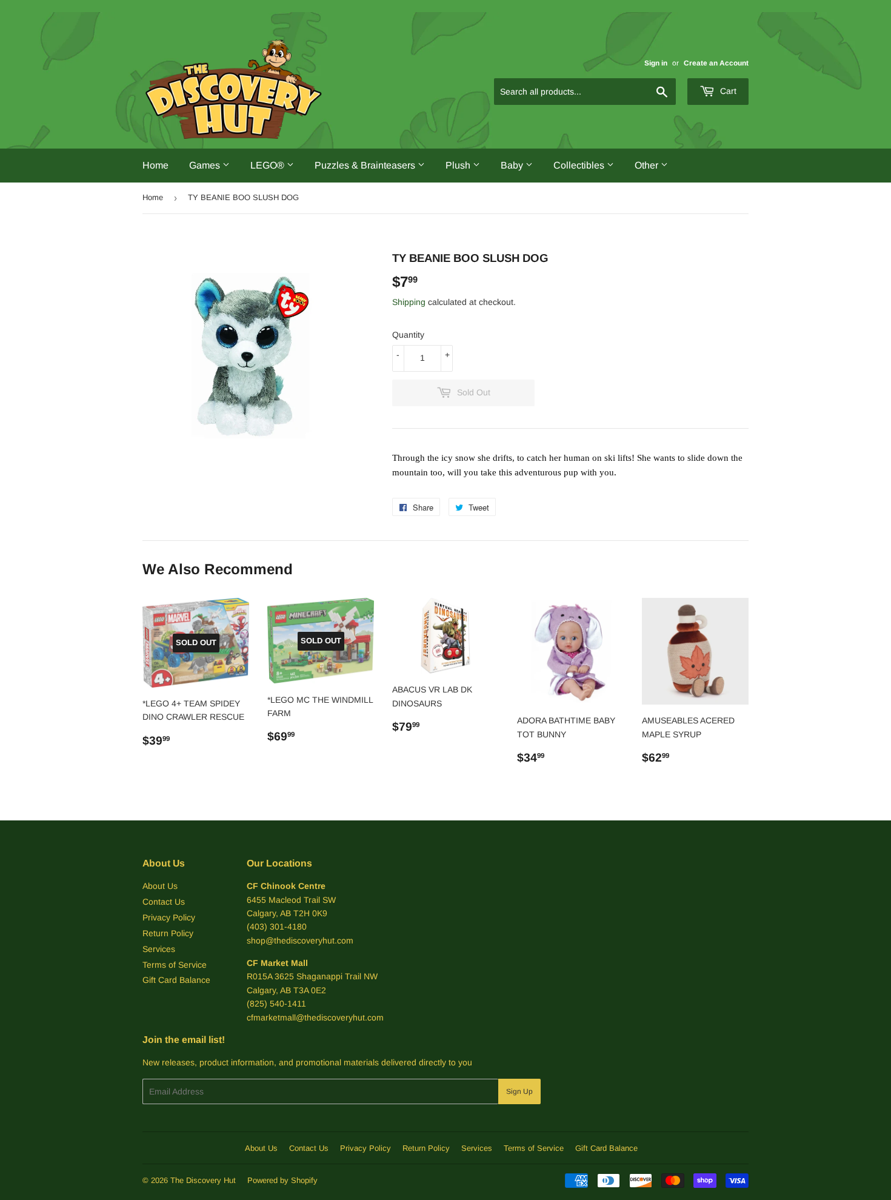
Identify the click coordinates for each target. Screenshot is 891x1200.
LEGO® (268, 165)
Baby (513, 165)
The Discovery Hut (203, 1180)
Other (648, 165)
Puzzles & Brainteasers (366, 165)
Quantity (408, 335)
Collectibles (580, 165)
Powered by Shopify (282, 1180)
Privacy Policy (168, 917)
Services (158, 949)
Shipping (408, 302)
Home (155, 165)
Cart (727, 91)
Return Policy (167, 933)
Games (205, 165)
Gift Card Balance (176, 980)
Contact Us (163, 902)
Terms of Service (174, 965)
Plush (459, 165)
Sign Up (519, 1091)
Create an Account (716, 63)
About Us (160, 886)
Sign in (655, 63)
